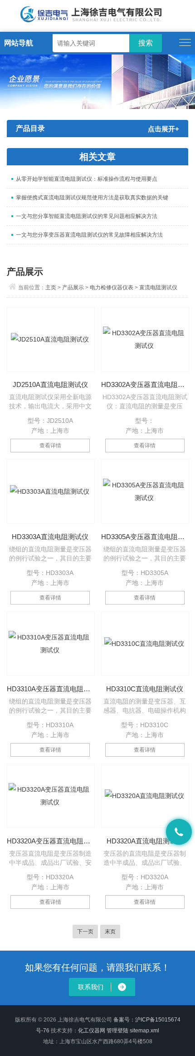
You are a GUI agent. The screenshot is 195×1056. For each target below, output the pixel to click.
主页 (50, 287)
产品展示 (73, 287)
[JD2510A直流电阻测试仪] (50, 339)
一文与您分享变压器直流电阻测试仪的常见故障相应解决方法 (89, 235)
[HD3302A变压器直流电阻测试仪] (145, 339)
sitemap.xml (144, 1030)
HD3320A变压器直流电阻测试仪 (50, 841)
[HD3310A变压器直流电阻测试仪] (50, 643)
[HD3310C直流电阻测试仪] (145, 643)
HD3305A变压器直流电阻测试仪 (144, 536)
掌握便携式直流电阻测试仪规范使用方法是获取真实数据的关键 (92, 197)
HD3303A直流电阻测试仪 (50, 536)
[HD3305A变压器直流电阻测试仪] (145, 491)
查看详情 (50, 445)
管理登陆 (117, 1030)
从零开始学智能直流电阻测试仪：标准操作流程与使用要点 (86, 179)
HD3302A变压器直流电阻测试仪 (144, 384)
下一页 (85, 931)
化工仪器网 (91, 1030)
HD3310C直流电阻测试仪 (144, 689)
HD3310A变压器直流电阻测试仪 (50, 689)
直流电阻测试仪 (158, 287)
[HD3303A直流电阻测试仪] (50, 491)
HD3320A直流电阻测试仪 (145, 841)
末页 (110, 931)
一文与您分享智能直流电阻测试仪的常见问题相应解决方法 (86, 216)
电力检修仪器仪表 (111, 287)
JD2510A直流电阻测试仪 (50, 384)
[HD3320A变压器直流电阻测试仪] (50, 796)
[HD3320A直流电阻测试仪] (145, 796)
